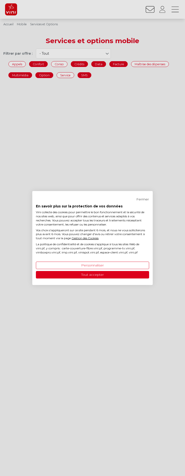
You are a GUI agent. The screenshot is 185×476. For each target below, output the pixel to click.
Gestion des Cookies (85, 238)
